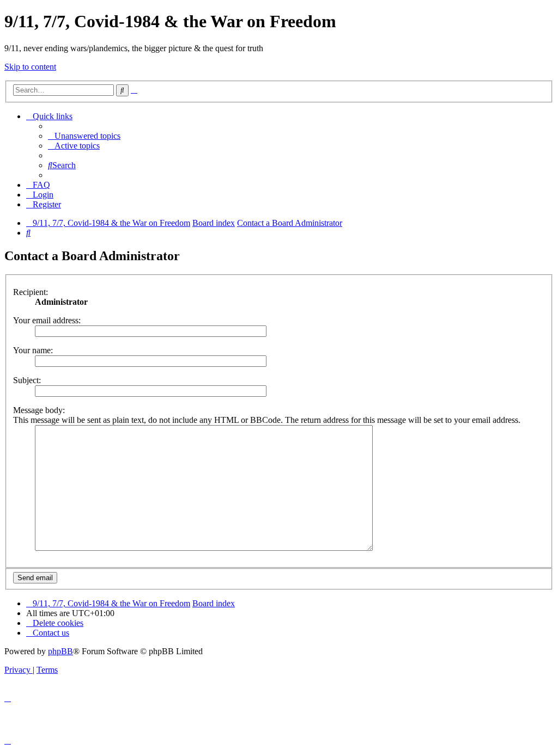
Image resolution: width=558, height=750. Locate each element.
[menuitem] (84, 135)
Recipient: (30, 292)
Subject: (27, 380)
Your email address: (47, 320)
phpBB (60, 651)
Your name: (33, 350)
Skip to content (30, 66)
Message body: (39, 410)
